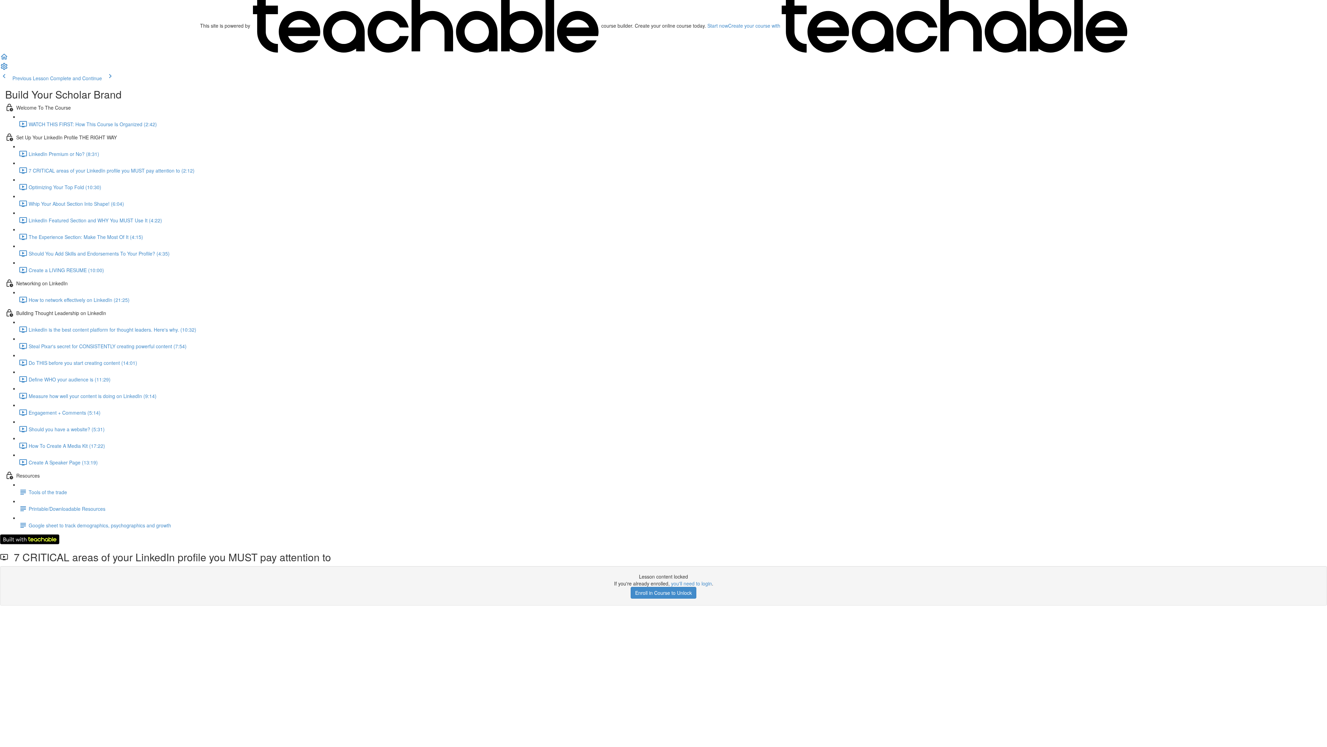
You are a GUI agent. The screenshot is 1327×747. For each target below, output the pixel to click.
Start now (717, 25)
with (755, 25)
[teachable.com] (426, 25)
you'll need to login (691, 583)
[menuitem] (4, 68)
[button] (4, 58)
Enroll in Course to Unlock (663, 592)
